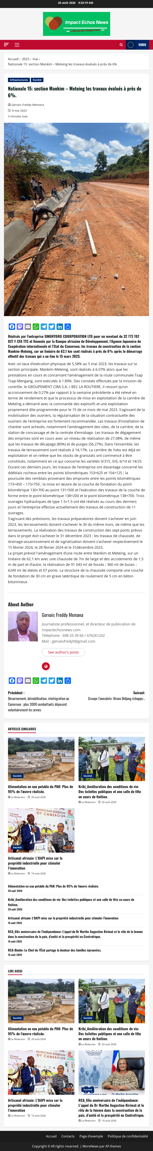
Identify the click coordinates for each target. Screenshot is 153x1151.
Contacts (68, 1136)
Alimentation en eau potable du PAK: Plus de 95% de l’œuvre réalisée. (40, 789)
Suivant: (116, 695)
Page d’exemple (91, 1136)
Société (37, 80)
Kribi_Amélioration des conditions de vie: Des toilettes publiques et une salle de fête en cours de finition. (109, 791)
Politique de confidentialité (128, 1136)
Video (142, 44)
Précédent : (38, 701)
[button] (6, 44)
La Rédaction (18, 797)
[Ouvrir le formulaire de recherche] (121, 45)
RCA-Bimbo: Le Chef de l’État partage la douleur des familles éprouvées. (54, 950)
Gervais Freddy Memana (28, 105)
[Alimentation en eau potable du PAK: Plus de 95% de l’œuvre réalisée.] (41, 759)
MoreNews (90, 1146)
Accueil (51, 1136)
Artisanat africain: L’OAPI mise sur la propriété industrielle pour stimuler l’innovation (35, 863)
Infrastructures (19, 80)
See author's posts (63, 652)
